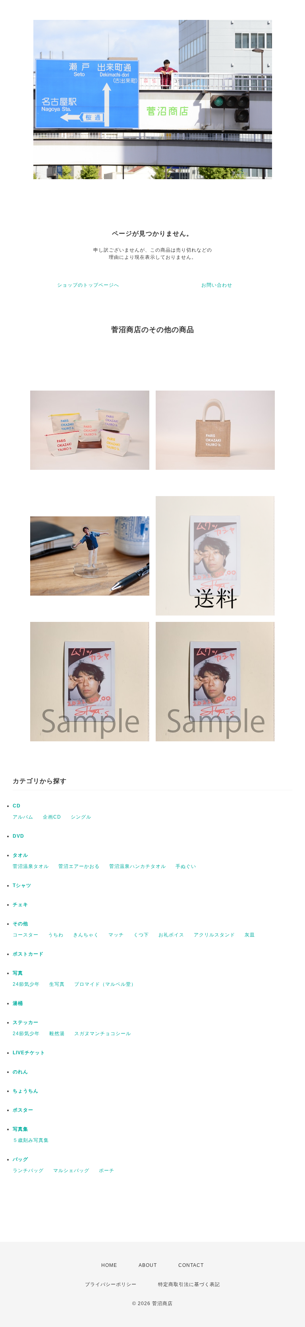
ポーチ (106, 1170)
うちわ (56, 935)
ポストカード (28, 954)
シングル (81, 817)
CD (17, 806)
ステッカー (26, 1022)
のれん (20, 1072)
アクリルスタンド (214, 935)
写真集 (20, 1129)
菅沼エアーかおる (79, 866)
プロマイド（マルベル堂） (105, 984)
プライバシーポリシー (111, 1284)
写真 (18, 973)
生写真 (57, 984)
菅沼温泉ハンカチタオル (137, 866)
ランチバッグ (28, 1170)
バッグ (20, 1159)
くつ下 (141, 935)
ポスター (23, 1110)
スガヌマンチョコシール (102, 1033)
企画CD (52, 817)
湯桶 (18, 1003)
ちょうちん (26, 1091)
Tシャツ (22, 885)
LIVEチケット (29, 1052)
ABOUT (148, 1265)
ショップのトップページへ (88, 285)
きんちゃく (86, 935)
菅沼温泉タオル (31, 866)
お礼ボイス (171, 935)
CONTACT (191, 1265)
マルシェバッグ (71, 1170)
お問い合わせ (216, 285)
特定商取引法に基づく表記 (189, 1284)
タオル (20, 855)
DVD (18, 836)
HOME (109, 1265)
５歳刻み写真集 (31, 1140)
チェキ (20, 904)
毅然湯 (57, 1033)
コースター (26, 935)
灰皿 (250, 935)
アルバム (23, 817)
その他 (20, 923)
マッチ (116, 935)
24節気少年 (26, 984)
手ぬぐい (186, 866)
